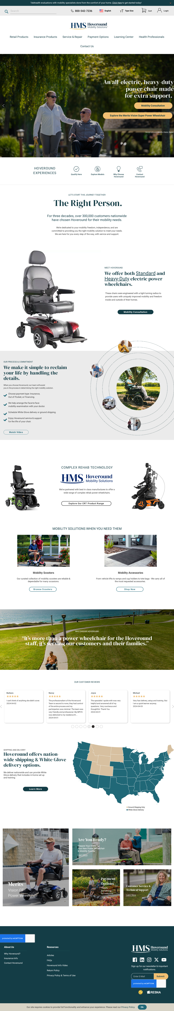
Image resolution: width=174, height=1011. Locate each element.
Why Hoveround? (12, 953)
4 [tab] (85, 726)
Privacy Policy (128, 1007)
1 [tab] (72, 726)
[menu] (129, 10)
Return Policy (53, 970)
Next (170, 105)
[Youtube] (163, 960)
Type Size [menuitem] (129, 11)
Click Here (117, 2)
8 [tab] (101, 726)
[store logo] (87, 25)
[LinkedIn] (142, 960)
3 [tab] (81, 726)
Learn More (82, 855)
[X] (156, 960)
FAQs (49, 960)
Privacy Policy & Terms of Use (61, 975)
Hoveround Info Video (57, 965)
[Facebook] (135, 960)
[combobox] (33, 11)
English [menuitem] (108, 11)
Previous (3, 105)
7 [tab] (97, 726)
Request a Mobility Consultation (129, 117)
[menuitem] (19, 37)
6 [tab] (93, 726)
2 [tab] (76, 726)
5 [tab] (89, 726)
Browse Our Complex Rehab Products (130, 125)
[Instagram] (149, 960)
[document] (87, 1006)
